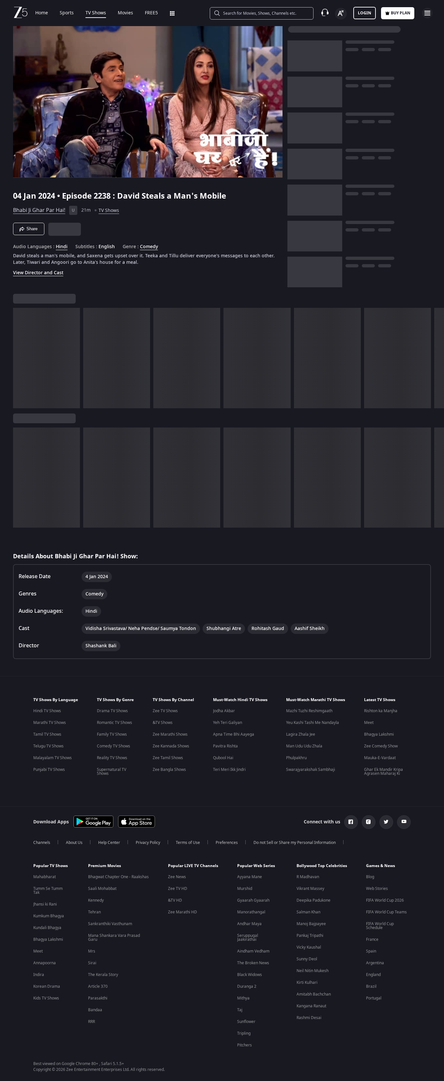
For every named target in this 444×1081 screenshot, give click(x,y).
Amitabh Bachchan (314, 994)
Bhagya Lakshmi (379, 734)
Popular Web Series (256, 866)
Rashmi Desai (309, 1018)
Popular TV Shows (50, 866)
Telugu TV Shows (48, 746)
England (373, 975)
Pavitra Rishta (225, 746)
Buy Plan (400, 13)
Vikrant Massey (310, 889)
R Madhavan (308, 877)
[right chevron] (437, 358)
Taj (239, 1010)
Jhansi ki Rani (45, 904)
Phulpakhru (296, 758)
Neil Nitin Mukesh (313, 971)
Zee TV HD (177, 889)
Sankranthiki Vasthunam (110, 924)
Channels (41, 843)
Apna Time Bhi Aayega (233, 734)
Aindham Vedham (253, 951)
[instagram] (368, 822)
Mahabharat (44, 877)
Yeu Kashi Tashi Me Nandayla (312, 723)
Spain (371, 951)
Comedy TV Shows (113, 746)
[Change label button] (341, 14)
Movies (125, 13)
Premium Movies (104, 866)
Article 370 (98, 986)
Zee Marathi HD (182, 912)
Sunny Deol (307, 959)
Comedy (149, 247)
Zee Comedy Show (381, 746)
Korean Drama (46, 986)
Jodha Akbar (224, 711)
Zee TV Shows (165, 711)
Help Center (109, 843)
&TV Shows (163, 723)
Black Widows (249, 975)
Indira (38, 975)
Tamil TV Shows (47, 734)
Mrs (91, 951)
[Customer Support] (325, 13)
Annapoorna (44, 963)
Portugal (373, 998)
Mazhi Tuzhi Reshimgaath (309, 711)
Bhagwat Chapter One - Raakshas (118, 877)
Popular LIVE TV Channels (193, 866)
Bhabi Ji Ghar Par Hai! (39, 210)
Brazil (371, 986)
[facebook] (351, 822)
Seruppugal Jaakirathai (247, 937)
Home (41, 13)
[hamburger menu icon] (427, 13)
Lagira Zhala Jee (300, 734)
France (372, 939)
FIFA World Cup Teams (386, 912)
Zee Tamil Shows (168, 758)
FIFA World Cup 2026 (385, 900)
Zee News (177, 877)
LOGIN (364, 13)
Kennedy (96, 900)
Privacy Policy (148, 843)
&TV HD (175, 900)
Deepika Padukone (313, 900)
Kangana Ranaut (311, 1006)
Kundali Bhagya (47, 928)
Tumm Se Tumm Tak (48, 890)
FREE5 (151, 13)
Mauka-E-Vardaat (380, 758)
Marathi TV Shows (49, 723)
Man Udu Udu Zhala (304, 746)
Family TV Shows (112, 734)
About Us (74, 843)
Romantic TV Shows (114, 723)
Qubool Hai (223, 758)
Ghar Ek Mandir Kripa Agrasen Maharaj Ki (383, 771)
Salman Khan (308, 912)
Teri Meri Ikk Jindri (229, 770)
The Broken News (253, 963)
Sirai (92, 963)
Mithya (243, 998)
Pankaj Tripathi (310, 935)
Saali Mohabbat (102, 889)
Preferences (227, 843)
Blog (370, 877)
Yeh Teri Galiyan (227, 723)
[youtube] (404, 822)
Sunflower (246, 1022)
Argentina (375, 963)
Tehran (94, 912)
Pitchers (244, 1045)
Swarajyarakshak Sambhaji (310, 770)
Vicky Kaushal (309, 947)
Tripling (244, 1033)
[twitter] (386, 822)
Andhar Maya (249, 924)
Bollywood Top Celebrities (322, 866)
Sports (67, 13)
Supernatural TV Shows (111, 771)
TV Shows (95, 13)
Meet (369, 723)
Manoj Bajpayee (311, 924)
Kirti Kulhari (307, 982)
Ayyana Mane (249, 877)
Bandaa (95, 1010)
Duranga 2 (246, 986)
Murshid (244, 889)
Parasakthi (97, 998)
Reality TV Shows (112, 758)
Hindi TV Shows (47, 711)
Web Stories (377, 889)
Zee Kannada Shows (171, 746)
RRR (91, 1022)
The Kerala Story (103, 975)
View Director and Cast (38, 272)
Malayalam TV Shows (52, 758)
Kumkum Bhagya (48, 916)
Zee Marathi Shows (170, 734)
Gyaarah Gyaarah (253, 900)
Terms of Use (188, 843)
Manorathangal (251, 912)
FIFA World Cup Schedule (380, 926)
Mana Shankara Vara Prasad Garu (114, 937)
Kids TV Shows (46, 998)
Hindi (62, 247)
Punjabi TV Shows (49, 770)
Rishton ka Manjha (380, 711)
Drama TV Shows (112, 711)
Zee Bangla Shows (169, 770)
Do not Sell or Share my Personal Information (294, 843)
